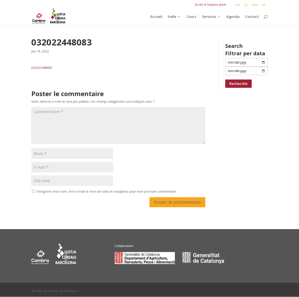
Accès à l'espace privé (210, 4)
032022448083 (41, 68)
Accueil (156, 17)
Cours (191, 17)
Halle (172, 17)
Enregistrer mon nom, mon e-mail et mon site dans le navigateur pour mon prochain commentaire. (107, 191)
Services (209, 17)
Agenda (232, 17)
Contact (252, 17)
